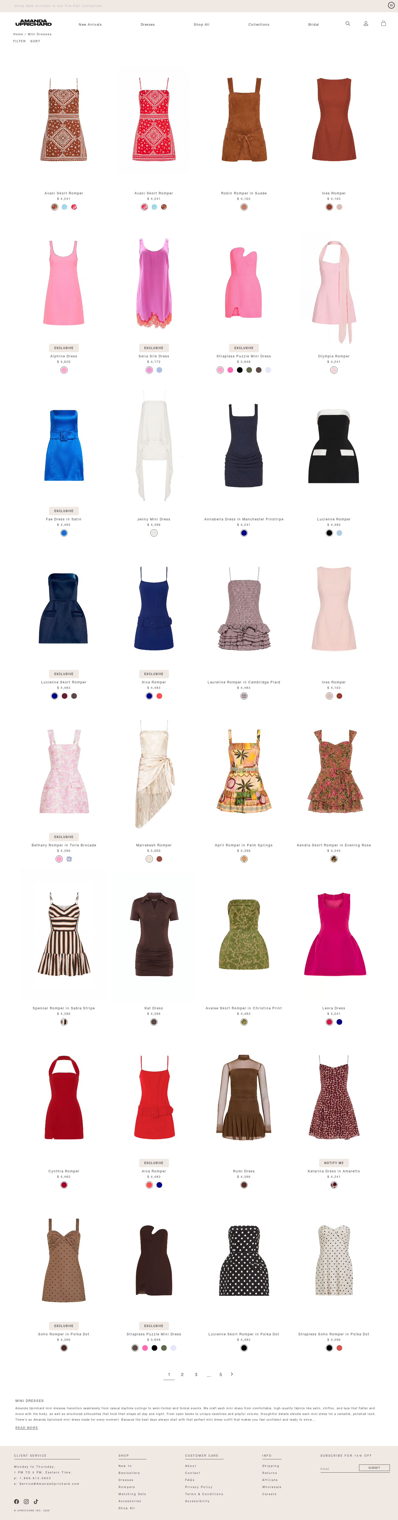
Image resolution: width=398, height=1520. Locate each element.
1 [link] (169, 1375)
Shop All (202, 24)
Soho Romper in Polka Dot (64, 1333)
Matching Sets (132, 1493)
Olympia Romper (334, 356)
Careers (269, 1493)
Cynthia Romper (64, 1170)
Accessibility (197, 1500)
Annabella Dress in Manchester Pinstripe (244, 519)
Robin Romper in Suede (244, 193)
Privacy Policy (199, 1486)
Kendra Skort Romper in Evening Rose (334, 844)
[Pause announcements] (391, 5)
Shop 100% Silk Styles (37, 5)
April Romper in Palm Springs (244, 844)
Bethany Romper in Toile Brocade (64, 844)
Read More (26, 1427)
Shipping (271, 1465)
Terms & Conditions (204, 1493)
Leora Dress (333, 1007)
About (191, 1465)
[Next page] (231, 1374)
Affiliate (270, 1479)
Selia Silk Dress (154, 356)
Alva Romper (154, 682)
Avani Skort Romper (64, 193)
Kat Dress (154, 1007)
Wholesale (272, 1486)
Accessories (130, 1500)
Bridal (313, 24)
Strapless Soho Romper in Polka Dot (334, 1333)
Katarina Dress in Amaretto (334, 1170)
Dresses (148, 24)
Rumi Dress (244, 1170)
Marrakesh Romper (154, 844)
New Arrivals (90, 24)
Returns (270, 1472)
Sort (35, 41)
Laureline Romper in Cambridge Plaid (244, 682)
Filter (19, 41)
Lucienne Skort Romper (64, 682)
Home (18, 34)
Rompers (127, 1486)
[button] (381, 20)
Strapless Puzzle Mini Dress (244, 356)
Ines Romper (334, 193)
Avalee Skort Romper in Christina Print (244, 1007)
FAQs (190, 1479)
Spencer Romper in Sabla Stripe (64, 1007)
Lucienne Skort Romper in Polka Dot (243, 1333)
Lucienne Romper (334, 519)
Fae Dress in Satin (64, 519)
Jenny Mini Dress (154, 519)
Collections (259, 24)
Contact (192, 1472)
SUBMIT (374, 1467)
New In (125, 1465)
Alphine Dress (63, 356)
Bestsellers (129, 1472)
